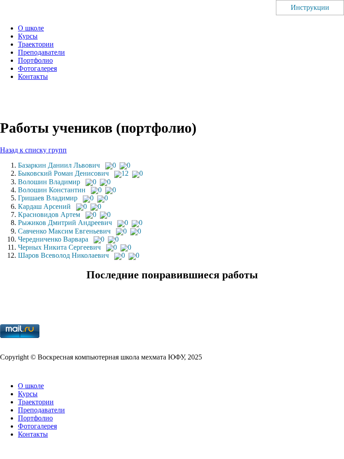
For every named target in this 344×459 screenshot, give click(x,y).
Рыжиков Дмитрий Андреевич (65, 222)
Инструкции (310, 7)
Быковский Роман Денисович (63, 173)
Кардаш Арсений (44, 206)
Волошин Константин (52, 190)
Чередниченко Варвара (53, 239)
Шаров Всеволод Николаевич (63, 255)
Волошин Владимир (49, 182)
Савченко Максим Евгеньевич (64, 231)
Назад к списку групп (33, 150)
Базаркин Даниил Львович (59, 165)
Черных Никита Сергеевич (59, 247)
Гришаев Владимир (47, 198)
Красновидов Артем (49, 214)
